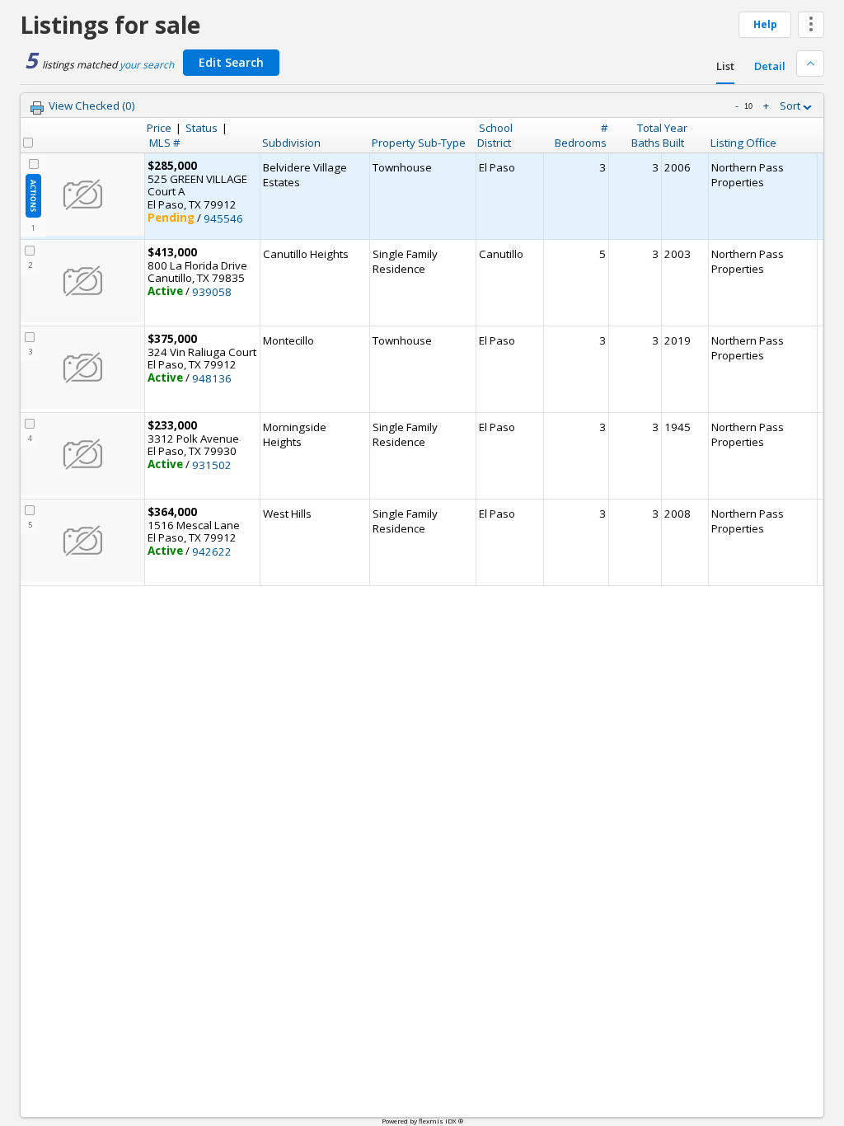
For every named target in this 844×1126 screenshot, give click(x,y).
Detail (769, 66)
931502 (212, 464)
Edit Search (231, 62)
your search (147, 65)
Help (765, 24)
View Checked (92, 105)
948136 (212, 378)
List (725, 66)
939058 (212, 291)
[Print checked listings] (37, 108)
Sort (791, 105)
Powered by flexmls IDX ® (422, 1120)
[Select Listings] (28, 142)
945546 (223, 218)
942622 (212, 551)
